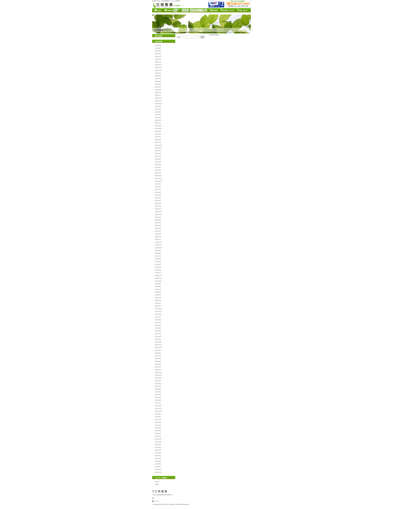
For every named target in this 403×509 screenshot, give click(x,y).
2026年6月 (158, 48)
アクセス (156, 501)
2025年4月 (158, 87)
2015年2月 (158, 400)
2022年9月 (158, 150)
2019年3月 (158, 267)
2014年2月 (158, 433)
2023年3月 (158, 139)
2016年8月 (158, 353)
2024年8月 (158, 106)
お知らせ (157, 481)
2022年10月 (158, 148)
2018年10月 (158, 281)
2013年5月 (158, 455)
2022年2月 (158, 170)
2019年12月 (158, 242)
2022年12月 (158, 145)
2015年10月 (158, 378)
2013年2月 (158, 464)
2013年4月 (158, 458)
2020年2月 (158, 236)
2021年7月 (158, 189)
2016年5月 (158, 361)
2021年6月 (158, 192)
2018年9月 (158, 284)
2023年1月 (158, 142)
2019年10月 (158, 248)
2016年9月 (158, 350)
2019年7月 (158, 256)
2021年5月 (158, 195)
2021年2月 (158, 203)
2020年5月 (158, 228)
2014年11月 (158, 408)
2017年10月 (158, 314)
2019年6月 (158, 259)
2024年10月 (158, 103)
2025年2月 (158, 92)
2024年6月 (158, 112)
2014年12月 (158, 406)
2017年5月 (158, 328)
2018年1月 (158, 306)
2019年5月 (158, 261)
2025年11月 (158, 67)
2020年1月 (158, 239)
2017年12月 (158, 309)
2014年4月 (158, 428)
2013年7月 (158, 450)
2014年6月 (158, 422)
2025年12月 (158, 65)
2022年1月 (158, 173)
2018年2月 (158, 303)
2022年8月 (158, 153)
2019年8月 (158, 253)
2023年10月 (158, 128)
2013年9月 (158, 444)
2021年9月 (158, 184)
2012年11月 (158, 472)
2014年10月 (158, 411)
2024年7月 (158, 109)
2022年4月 (158, 164)
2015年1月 (158, 403)
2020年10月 (158, 214)
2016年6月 (158, 358)
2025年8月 (158, 76)
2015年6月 (158, 389)
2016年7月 (158, 356)
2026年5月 (158, 51)
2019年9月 (158, 250)
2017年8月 (158, 320)
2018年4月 (158, 297)
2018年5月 (158, 295)
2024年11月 (158, 101)
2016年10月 (158, 347)
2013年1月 (158, 467)
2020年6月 (158, 225)
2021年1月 (158, 206)
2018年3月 (158, 300)
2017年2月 (158, 336)
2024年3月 (158, 117)
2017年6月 (158, 325)
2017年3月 (158, 333)
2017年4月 (158, 331)
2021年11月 (158, 178)
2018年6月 (158, 292)
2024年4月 (158, 114)
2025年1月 (158, 95)
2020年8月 (158, 220)
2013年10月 (158, 442)
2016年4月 (158, 364)
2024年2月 (158, 120)
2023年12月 (158, 126)
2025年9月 (158, 73)
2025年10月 (158, 70)
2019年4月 (158, 264)
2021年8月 (158, 187)
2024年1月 (158, 123)
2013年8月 (158, 447)
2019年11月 (158, 245)
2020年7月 (158, 223)
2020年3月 (158, 234)
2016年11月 (158, 345)
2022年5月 (158, 162)
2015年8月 (158, 383)
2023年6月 (158, 134)
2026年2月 (158, 59)
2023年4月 (158, 137)
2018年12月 (158, 275)
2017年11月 (158, 311)
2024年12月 (158, 98)
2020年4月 (158, 231)
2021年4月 (158, 198)
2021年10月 (158, 181)
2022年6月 (158, 159)
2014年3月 (158, 430)
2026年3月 (158, 56)
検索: (178, 37)
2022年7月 (158, 156)
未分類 (157, 484)
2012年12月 (158, 469)
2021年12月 (158, 175)
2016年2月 (158, 367)
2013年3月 (158, 461)
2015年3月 (158, 397)
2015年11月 (158, 375)
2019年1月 (158, 272)
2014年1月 (158, 436)
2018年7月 (158, 289)
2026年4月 (158, 53)
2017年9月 (158, 317)
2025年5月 (158, 84)
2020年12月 (158, 209)
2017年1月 (158, 339)
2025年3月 (158, 90)
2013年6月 (158, 453)
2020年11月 (158, 211)
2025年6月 (158, 81)
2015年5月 (158, 392)
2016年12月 (158, 342)
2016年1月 (158, 370)
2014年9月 (158, 414)
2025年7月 (158, 78)
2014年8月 (158, 417)
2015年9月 (158, 381)
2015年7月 (158, 386)
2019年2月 (158, 270)
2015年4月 (158, 394)
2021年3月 (158, 200)
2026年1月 (158, 62)
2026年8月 (158, 45)
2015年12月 (158, 372)
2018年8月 (158, 286)
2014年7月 (158, 419)
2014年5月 (158, 425)
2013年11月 (158, 439)
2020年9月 (158, 217)
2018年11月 (158, 278)
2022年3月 (158, 167)
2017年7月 (158, 322)
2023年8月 (158, 131)
